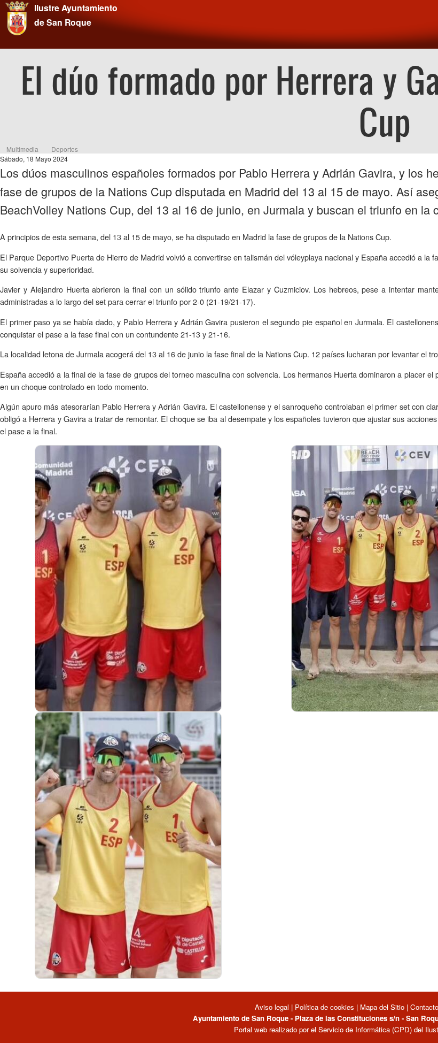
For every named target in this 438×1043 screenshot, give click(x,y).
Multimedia (22, 149)
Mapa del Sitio (382, 1007)
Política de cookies (324, 1007)
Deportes (64, 149)
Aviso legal (273, 1007)
